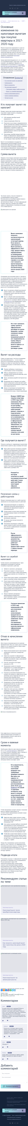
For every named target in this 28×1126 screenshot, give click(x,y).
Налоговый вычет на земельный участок (10, 979)
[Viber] (8, 990)
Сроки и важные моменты (11, 95)
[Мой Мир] (6, 990)
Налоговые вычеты (8, 907)
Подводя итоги (9, 98)
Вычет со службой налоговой (14, 91)
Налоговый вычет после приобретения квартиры (11, 911)
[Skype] (13, 990)
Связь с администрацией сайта (19, 1115)
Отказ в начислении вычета (12, 93)
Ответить (8, 1006)
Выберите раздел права (11, 13)
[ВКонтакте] (2, 990)
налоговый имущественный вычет (10, 56)
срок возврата (16, 787)
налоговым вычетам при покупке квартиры (12, 65)
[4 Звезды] (21, 994)
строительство (8, 301)
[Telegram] (15, 990)
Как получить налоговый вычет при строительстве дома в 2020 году (14, 945)
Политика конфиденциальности (14, 1119)
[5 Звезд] (3, 995)
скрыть (18, 77)
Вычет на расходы (10, 85)
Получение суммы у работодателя (15, 89)
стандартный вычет (11, 750)
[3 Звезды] (15, 994)
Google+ (18, 8)
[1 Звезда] (3, 994)
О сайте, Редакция (6, 1115)
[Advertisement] (14, 183)
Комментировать (12, 1086)
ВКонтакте (10, 8)
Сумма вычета (8, 83)
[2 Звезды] (9, 994)
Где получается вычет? (11, 87)
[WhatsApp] (10, 990)
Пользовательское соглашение (14, 1117)
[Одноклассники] (4, 990)
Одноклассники (12, 8)
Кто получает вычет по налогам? (13, 80)
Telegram (15, 8)
